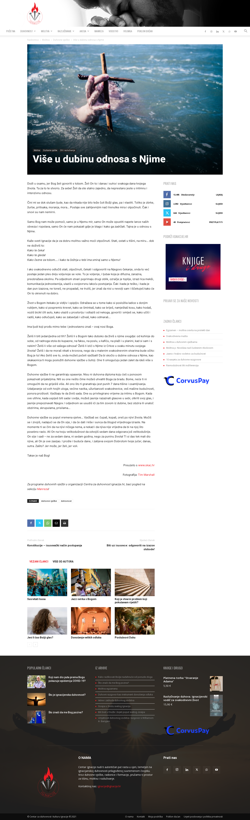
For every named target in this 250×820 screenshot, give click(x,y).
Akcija (83, 31)
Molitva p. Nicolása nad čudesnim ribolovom (189, 347)
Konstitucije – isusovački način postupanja (54, 545)
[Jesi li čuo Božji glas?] (47, 621)
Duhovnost (26, 31)
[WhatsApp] (229, 31)
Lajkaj (219, 194)
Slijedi (219, 203)
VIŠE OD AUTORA (63, 561)
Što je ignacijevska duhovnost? (67, 694)
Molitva (45, 31)
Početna (10, 31)
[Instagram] (211, 31)
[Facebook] (205, 31)
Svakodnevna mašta (177, 336)
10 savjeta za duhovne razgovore (183, 359)
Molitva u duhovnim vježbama (181, 342)
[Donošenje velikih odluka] (91, 621)
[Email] (56, 523)
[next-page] (35, 644)
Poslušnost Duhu (125, 637)
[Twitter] (223, 31)
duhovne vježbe (49, 501)
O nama (129, 816)
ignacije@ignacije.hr (109, 786)
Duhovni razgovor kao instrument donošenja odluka (125, 694)
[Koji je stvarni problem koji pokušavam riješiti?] (135, 582)
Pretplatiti (216, 222)
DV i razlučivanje (67, 150)
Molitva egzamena (107, 688)
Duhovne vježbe (61, 39)
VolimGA (127, 31)
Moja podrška (155, 816)
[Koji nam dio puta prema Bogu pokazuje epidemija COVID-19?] (36, 681)
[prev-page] (29, 644)
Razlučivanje (64, 31)
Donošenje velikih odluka (86, 637)
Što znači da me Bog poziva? (65, 712)
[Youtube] (235, 31)
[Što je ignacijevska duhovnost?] (36, 699)
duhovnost (66, 501)
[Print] (64, 523)
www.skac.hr (146, 465)
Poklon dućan (144, 31)
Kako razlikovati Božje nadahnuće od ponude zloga (125, 677)
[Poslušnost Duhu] (135, 621)
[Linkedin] (217, 31)
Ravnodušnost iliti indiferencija (182, 365)
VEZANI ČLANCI (38, 561)
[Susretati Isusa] (47, 582)
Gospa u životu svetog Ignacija (114, 706)
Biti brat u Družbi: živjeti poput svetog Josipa (121, 712)
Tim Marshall (146, 474)
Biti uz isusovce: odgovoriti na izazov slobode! (131, 547)
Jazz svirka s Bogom (83, 599)
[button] (245, 31)
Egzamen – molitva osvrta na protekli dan (188, 330)
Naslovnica (33, 39)
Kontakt (141, 816)
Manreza (99, 31)
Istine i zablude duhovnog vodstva (116, 700)
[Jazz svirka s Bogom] (91, 582)
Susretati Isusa (36, 599)
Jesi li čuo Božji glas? (40, 637)
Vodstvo (113, 31)
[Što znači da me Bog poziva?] (36, 717)
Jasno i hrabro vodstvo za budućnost (186, 353)
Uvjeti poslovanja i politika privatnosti (203, 816)
